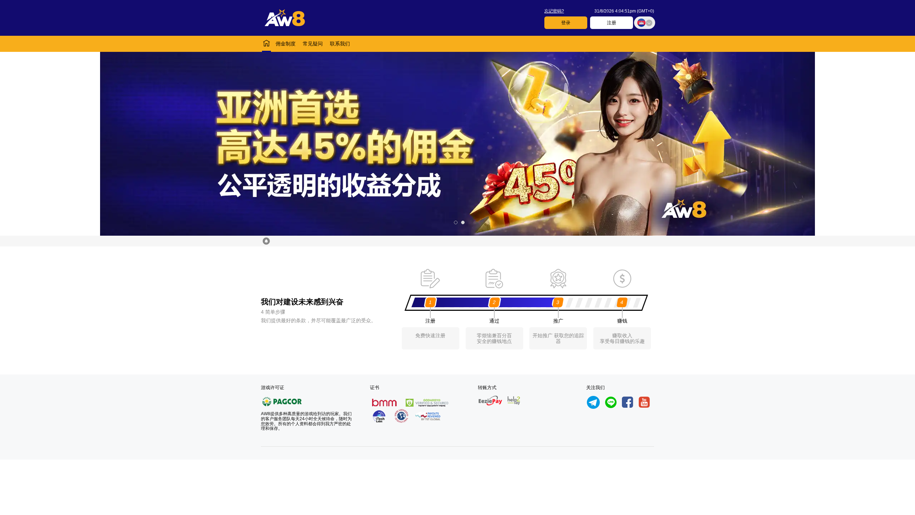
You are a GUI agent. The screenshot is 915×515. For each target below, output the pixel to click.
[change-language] (644, 22)
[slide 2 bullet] (463, 222)
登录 (565, 22)
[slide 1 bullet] (456, 222)
